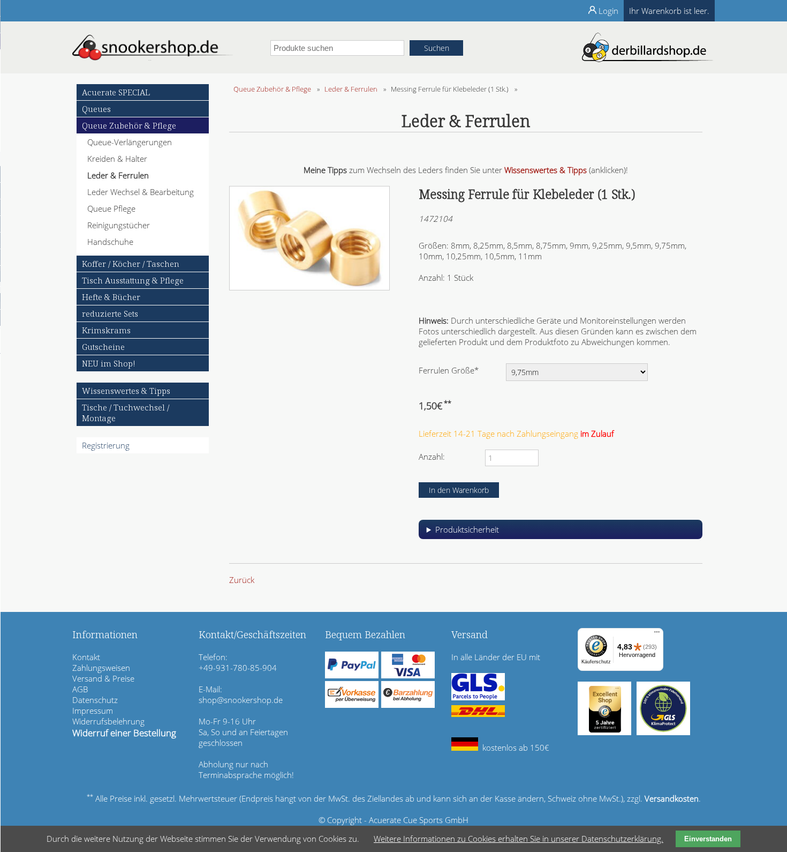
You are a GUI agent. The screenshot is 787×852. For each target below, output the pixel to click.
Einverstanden (708, 839)
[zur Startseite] (152, 57)
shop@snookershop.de (241, 699)
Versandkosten (672, 798)
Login (608, 10)
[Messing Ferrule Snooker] (309, 287)
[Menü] (656, 634)
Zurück (241, 579)
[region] (560, 533)
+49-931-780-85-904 (238, 667)
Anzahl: (432, 456)
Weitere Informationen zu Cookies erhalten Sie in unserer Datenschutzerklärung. (518, 838)
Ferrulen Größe (449, 370)
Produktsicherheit (467, 529)
